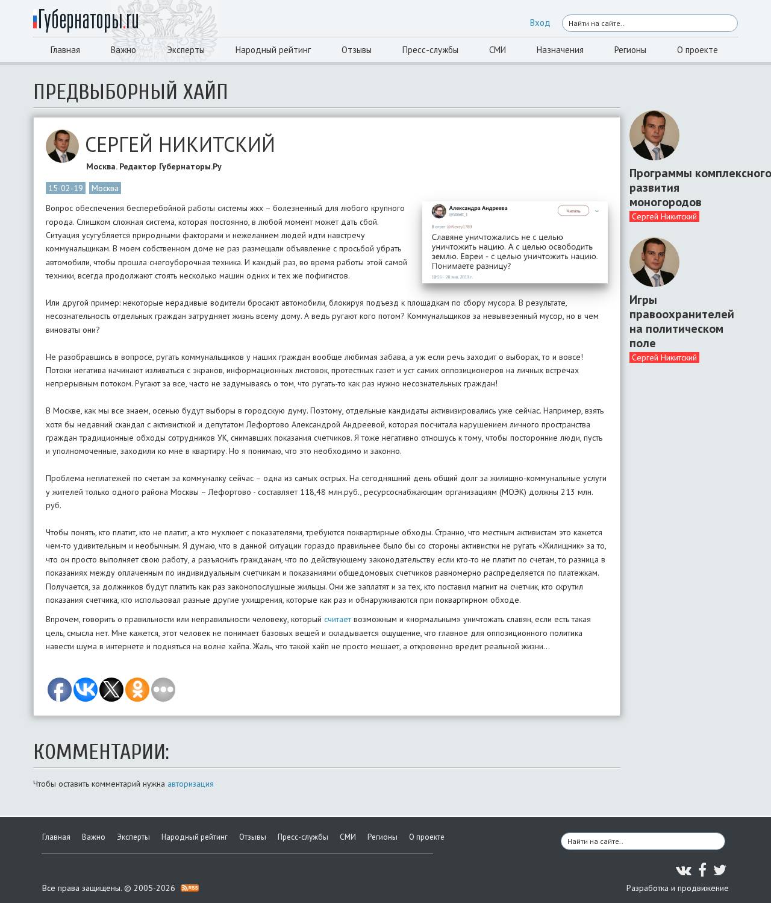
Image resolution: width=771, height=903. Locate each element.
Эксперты (186, 49)
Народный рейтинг (273, 49)
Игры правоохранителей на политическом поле (679, 321)
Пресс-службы (430, 49)
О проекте (697, 49)
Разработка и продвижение (677, 888)
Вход (540, 22)
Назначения (560, 49)
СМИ (497, 49)
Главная (65, 49)
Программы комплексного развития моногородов (679, 187)
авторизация (190, 783)
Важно (123, 49)
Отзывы (357, 49)
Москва (105, 188)
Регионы (630, 49)
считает (337, 619)
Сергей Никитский (664, 216)
